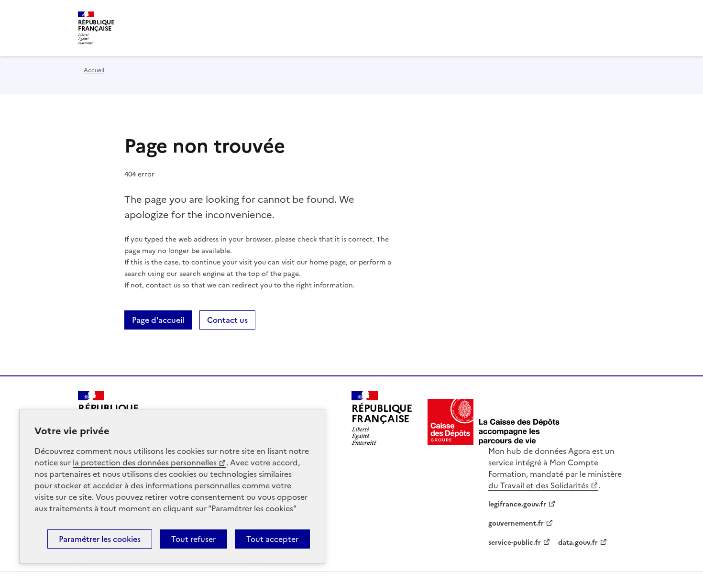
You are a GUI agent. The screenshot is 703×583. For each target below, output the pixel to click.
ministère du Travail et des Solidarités (555, 479)
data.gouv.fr (578, 543)
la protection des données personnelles (145, 462)
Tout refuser (193, 539)
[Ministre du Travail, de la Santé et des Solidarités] (494, 422)
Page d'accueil (158, 320)
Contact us (227, 320)
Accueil (94, 70)
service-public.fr (514, 543)
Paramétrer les (100, 539)
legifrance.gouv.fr (517, 504)
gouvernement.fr (516, 523)
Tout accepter (272, 539)
